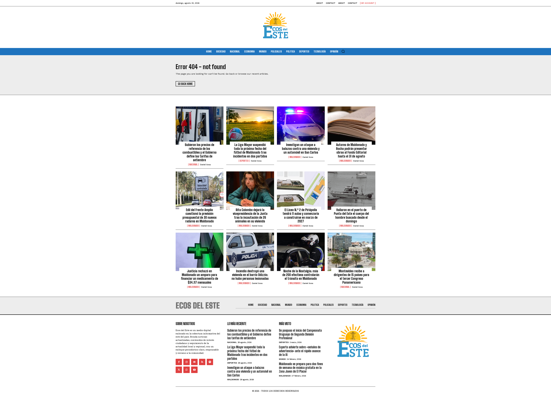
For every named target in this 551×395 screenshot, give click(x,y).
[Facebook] (179, 362)
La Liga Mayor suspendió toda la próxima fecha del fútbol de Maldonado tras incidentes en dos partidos (250, 150)
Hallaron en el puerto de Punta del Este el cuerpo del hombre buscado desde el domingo (351, 215)
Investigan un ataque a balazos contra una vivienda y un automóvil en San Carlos (301, 148)
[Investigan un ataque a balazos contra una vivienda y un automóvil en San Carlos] (301, 125)
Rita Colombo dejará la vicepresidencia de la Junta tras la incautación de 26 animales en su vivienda (250, 215)
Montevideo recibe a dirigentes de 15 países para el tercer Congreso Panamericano (351, 276)
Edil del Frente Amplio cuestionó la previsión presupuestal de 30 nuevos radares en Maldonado (200, 215)
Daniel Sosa (205, 165)
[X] (179, 370)
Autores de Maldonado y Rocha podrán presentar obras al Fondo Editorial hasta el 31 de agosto (351, 150)
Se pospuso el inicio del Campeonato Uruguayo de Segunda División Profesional (300, 334)
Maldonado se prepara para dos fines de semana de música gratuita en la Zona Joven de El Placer (301, 367)
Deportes (244, 161)
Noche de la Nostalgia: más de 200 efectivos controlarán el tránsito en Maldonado (300, 275)
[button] (343, 51)
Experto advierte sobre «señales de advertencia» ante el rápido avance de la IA (300, 351)
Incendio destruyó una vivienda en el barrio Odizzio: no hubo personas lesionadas (250, 275)
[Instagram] (186, 362)
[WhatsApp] (186, 370)
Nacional (193, 164)
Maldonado (295, 157)
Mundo (282, 359)
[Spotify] (210, 362)
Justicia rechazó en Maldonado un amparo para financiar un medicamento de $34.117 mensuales (199, 276)
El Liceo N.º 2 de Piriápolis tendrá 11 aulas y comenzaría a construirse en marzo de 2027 (301, 215)
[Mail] (194, 362)
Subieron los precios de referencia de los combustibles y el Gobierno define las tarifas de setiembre (200, 152)
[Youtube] (194, 370)
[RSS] (202, 362)
